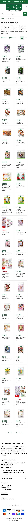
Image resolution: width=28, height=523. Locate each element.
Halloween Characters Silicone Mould (21, 59)
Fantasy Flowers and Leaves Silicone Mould (21, 144)
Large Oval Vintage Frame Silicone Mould (20, 338)
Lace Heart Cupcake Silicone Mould (21, 233)
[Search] (25, 14)
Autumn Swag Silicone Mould (5, 122)
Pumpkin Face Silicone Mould (19, 102)
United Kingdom (13, 505)
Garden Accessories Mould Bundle (21, 402)
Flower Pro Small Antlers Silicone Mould (6, 165)
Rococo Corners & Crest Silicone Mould (20, 424)
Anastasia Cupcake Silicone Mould (7, 253)
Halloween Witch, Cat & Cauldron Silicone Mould (6, 59)
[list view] (25, 38)
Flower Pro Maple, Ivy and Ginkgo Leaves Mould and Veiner (6, 188)
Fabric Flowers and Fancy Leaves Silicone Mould (20, 275)
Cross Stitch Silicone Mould (5, 317)
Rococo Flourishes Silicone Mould (7, 423)
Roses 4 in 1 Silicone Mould (5, 297)
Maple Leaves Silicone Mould (5, 102)
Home (2, 18)
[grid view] (22, 38)
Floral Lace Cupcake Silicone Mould (21, 253)
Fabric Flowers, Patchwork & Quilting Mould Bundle (6, 276)
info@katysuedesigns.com (7, 498)
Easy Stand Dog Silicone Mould (6, 337)
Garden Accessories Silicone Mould (19, 360)
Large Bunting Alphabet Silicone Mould (6, 402)
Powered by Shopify (14, 520)
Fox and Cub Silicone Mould (5, 143)
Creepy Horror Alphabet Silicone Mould (20, 81)
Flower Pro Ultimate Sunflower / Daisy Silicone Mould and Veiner (7, 212)
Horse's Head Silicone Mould (19, 297)
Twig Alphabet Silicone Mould (19, 122)
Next (20, 433)
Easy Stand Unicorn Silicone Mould (21, 317)
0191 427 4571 (4, 494)
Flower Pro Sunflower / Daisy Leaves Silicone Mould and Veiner (20, 212)
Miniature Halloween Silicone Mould (7, 359)
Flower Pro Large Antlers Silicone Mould (20, 165)
